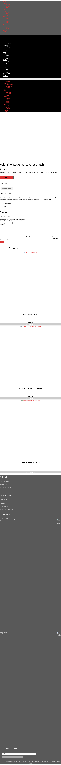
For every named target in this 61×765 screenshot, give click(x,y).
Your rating (3, 223)
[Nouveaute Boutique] (30, 39)
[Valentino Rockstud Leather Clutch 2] (34, 162)
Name (2, 236)
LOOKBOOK (3, 503)
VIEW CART (3, 500)
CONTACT (3, 491)
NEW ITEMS (3, 484)
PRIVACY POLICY (51, 761)
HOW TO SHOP (4, 481)
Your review (3, 224)
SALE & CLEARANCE (6, 509)
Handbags (5, 183)
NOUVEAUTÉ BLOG (6, 487)
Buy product (6, 177)
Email (28, 236)
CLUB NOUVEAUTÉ (6, 506)
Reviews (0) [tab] (10, 188)
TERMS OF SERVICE (40, 761)
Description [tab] (4, 188)
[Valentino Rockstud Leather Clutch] (30, 147)
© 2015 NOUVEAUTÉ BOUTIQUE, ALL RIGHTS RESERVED (17, 761)
